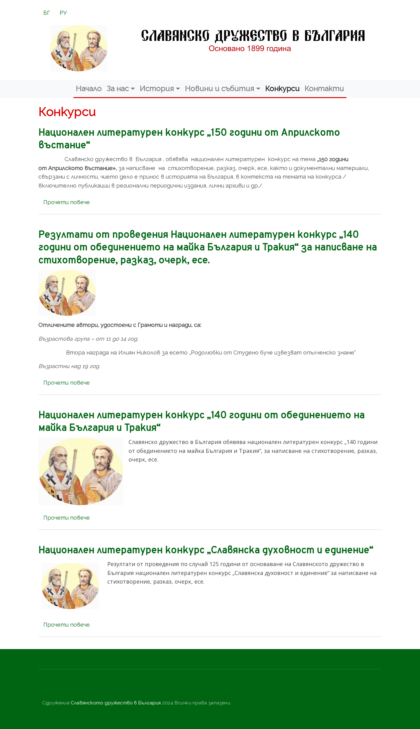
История (157, 88)
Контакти (324, 88)
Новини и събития (219, 88)
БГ (46, 13)
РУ (63, 13)
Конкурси (282, 88)
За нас (118, 88)
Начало (89, 88)
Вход (54, 688)
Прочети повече (66, 202)
